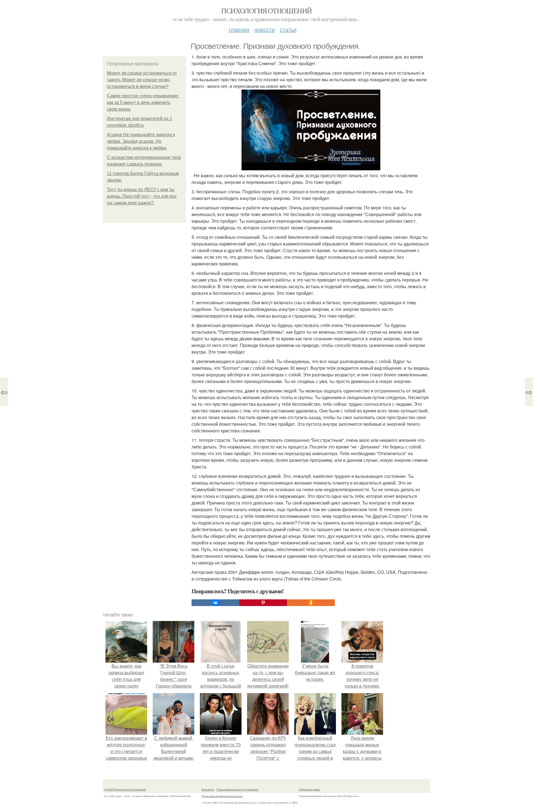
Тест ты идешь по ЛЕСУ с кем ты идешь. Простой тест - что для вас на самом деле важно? (142, 196)
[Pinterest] (263, 602)
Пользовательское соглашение (237, 789)
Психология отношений (266, 10)
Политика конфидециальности (222, 796)
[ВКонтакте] (215, 602)
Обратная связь (309, 789)
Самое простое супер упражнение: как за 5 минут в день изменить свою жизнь (143, 102)
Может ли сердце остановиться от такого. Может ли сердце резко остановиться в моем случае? (142, 80)
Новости (264, 29)
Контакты (208, 789)
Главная (239, 29)
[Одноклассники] (311, 602)
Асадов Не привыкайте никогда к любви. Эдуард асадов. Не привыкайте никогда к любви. (141, 141)
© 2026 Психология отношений (125, 789)
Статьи (288, 29)
